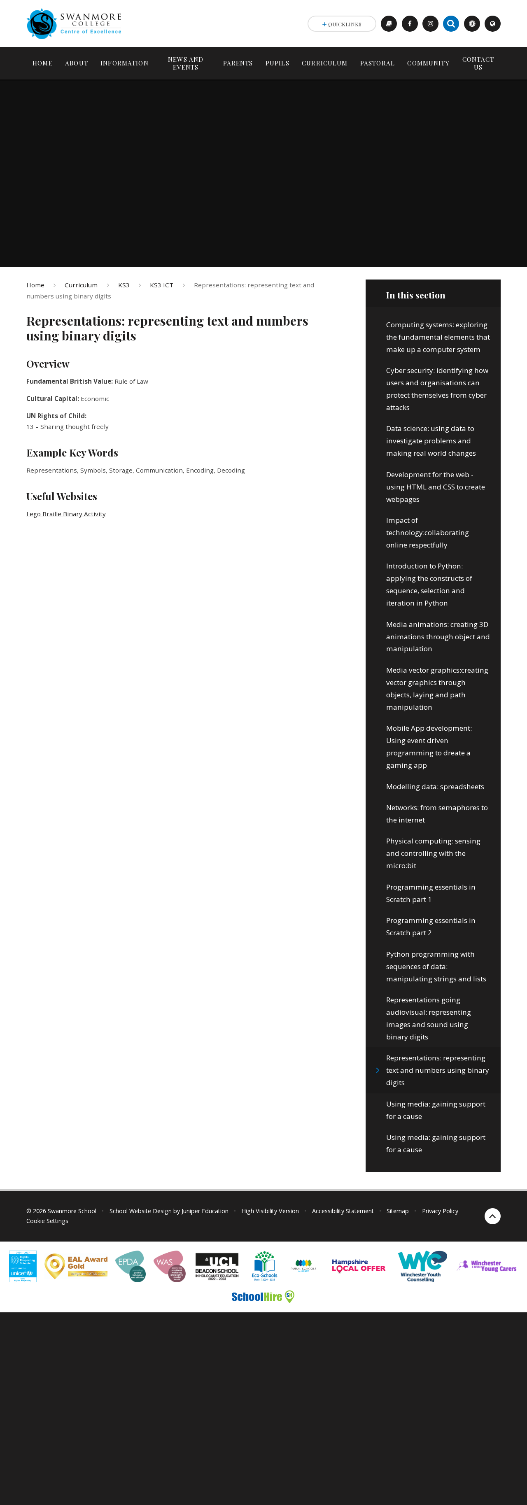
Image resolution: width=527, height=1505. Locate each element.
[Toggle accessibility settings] (472, 24)
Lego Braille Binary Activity (66, 514)
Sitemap (398, 1211)
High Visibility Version (270, 1211)
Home (35, 285)
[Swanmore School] (76, 23)
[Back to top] (493, 1216)
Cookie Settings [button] (47, 1221)
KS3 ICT (161, 285)
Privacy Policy (440, 1211)
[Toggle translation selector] (493, 24)
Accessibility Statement (343, 1211)
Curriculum (81, 285)
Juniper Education (205, 1211)
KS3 (124, 285)
